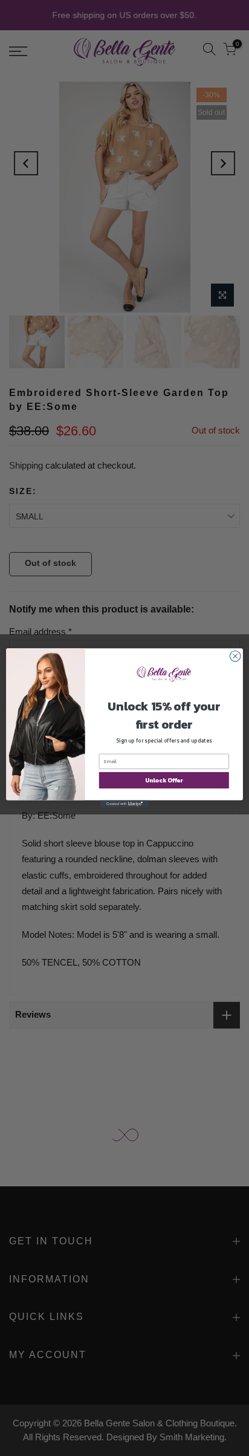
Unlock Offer (164, 780)
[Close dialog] (235, 656)
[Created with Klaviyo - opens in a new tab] (124, 804)
